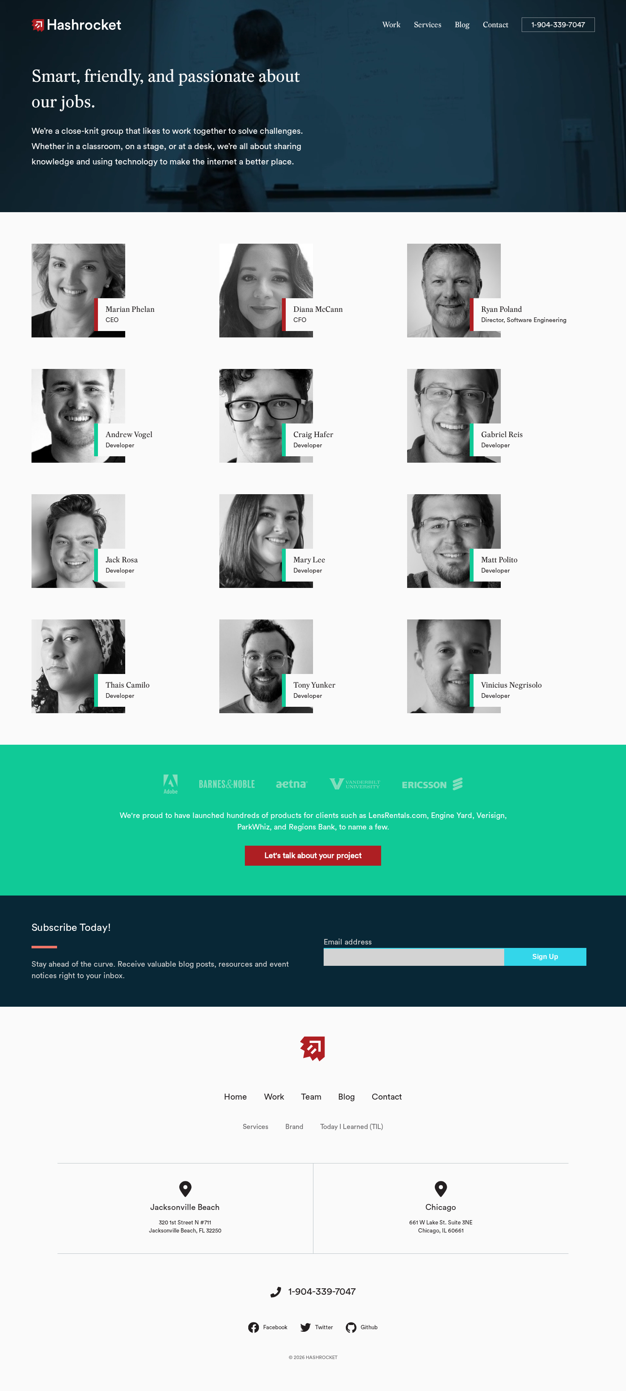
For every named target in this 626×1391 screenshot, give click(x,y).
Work (391, 25)
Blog (462, 25)
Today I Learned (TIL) (351, 1126)
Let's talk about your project (313, 855)
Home (235, 1097)
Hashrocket (85, 25)
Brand (294, 1126)
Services (428, 25)
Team (311, 1097)
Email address (348, 942)
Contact (495, 25)
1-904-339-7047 (558, 25)
